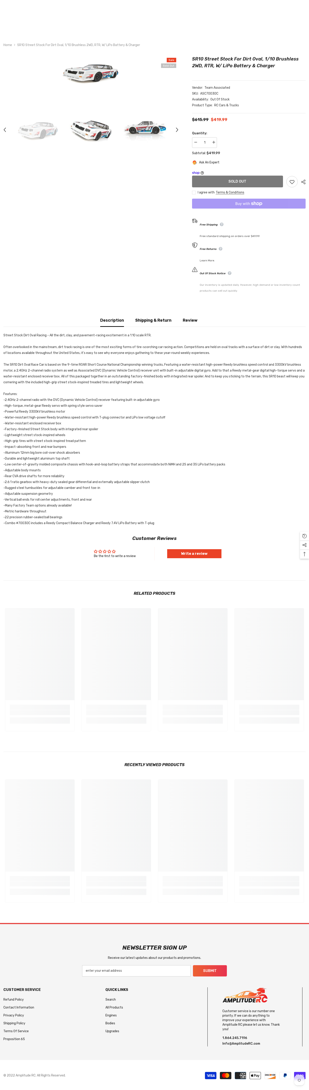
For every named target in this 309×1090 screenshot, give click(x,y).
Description (112, 320)
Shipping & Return (153, 320)
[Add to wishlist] (292, 181)
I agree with (206, 192)
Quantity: (199, 133)
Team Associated (217, 88)
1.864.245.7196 (234, 1038)
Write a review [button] (194, 553)
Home (7, 45)
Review (190, 320)
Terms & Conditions (230, 192)
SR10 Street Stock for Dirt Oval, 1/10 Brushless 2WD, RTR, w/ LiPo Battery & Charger (245, 62)
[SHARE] (302, 182)
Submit (210, 971)
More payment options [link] (249, 211)
